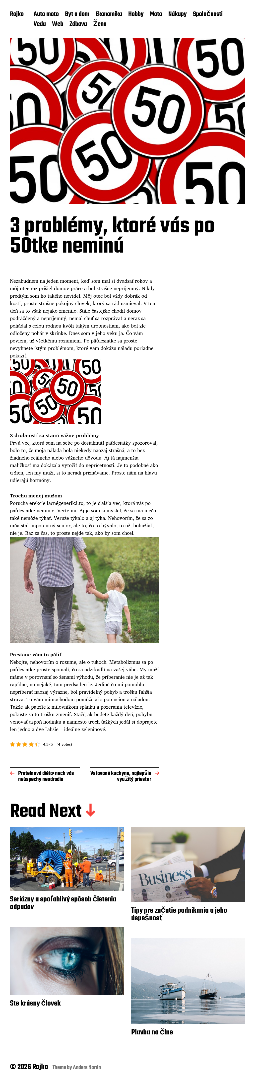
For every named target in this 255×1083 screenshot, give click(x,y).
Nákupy (177, 14)
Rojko (17, 14)
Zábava (78, 24)
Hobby (136, 14)
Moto (156, 14)
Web (57, 24)
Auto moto (46, 14)
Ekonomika (108, 14)
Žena (100, 24)
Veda (40, 24)
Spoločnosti (208, 14)
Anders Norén (87, 1067)
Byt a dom (77, 14)
